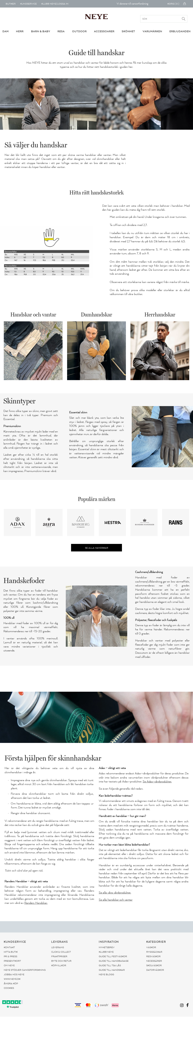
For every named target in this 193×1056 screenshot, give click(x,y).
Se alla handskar (96, 548)
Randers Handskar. (35, 903)
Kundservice (28, 3)
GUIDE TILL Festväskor (113, 956)
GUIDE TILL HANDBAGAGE (114, 961)
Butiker (11, 3)
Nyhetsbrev (107, 947)
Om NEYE (9, 965)
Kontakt (9, 947)
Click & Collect (61, 952)
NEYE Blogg (106, 974)
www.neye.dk (12, 979)
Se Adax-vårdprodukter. (157, 781)
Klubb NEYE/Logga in (54, 3)
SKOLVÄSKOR (154, 965)
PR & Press (10, 956)
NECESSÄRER (154, 961)
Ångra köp (11, 983)
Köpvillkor (58, 965)
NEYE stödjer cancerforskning (25, 970)
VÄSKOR (151, 947)
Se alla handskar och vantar (115, 899)
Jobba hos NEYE (14, 974)
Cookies (9, 988)
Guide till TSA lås (110, 965)
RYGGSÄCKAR (154, 952)
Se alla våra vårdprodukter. (115, 892)
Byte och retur (61, 961)
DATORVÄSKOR (155, 970)
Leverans (57, 947)
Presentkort (12, 961)
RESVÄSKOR (153, 956)
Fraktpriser (59, 956)
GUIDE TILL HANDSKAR (112, 970)
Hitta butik (11, 952)
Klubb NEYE (106, 952)
